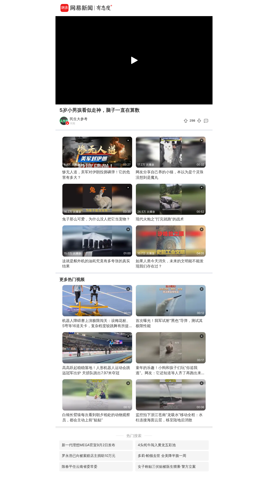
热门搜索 (134, 435)
